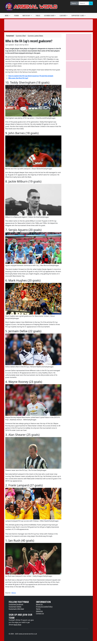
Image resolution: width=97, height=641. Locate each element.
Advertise (39, 611)
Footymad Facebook (16, 604)
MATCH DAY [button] (26, 15)
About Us (39, 604)
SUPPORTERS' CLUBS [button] (77, 15)
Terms (38, 609)
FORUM (16, 15)
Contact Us (40, 613)
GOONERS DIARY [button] (49, 15)
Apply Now (17, 625)
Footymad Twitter (15, 607)
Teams (73, 3)
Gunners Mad (21, 36)
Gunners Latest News (35, 36)
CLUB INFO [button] (63, 15)
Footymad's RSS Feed (16, 609)
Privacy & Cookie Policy (44, 607)
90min (13, 593)
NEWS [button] (7, 15)
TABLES (38, 15)
